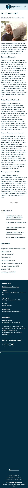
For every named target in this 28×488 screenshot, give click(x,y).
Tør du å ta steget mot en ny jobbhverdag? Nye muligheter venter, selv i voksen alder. (14, 217)
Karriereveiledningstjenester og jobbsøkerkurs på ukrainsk (15, 233)
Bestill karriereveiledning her (10, 287)
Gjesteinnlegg (5, 251)
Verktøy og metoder (7, 272)
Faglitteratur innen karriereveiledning (12, 248)
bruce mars (10, 53)
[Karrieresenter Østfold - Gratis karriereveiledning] (13, 7)
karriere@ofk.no (7, 305)
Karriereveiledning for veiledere (10, 263)
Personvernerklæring (14, 475)
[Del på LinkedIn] (17, 202)
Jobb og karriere (6, 254)
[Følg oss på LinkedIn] (12, 344)
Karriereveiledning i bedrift (9, 266)
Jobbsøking (4, 257)
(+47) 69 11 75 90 (7, 292)
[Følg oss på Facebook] (4, 344)
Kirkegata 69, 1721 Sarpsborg (11, 322)
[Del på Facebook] (13, 202)
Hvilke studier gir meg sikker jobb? (16, 222)
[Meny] (25, 6)
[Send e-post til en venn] (15, 202)
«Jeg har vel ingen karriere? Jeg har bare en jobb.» (15, 228)
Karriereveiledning (6, 260)
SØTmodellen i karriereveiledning (16, 237)
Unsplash (18, 53)
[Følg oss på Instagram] (8, 344)
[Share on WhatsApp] (11, 202)
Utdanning (4, 269)
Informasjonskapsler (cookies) (14, 477)
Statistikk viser (5, 103)
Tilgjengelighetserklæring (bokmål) (14, 479)
